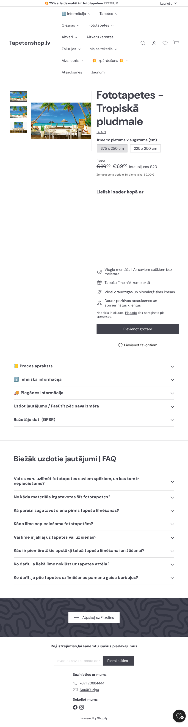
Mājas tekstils (101, 48)
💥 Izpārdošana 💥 (108, 60)
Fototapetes (99, 25)
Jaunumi (98, 72)
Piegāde (131, 313)
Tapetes (107, 13)
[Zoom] (61, 121)
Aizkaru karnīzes (99, 37)
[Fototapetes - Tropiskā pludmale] (137, 217)
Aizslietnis (71, 60)
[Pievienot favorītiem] (173, 207)
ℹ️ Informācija (74, 13)
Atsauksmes (72, 72)
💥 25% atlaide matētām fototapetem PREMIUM (81, 3)
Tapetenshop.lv (29, 43)
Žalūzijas (69, 48)
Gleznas (69, 25)
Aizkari (68, 37)
